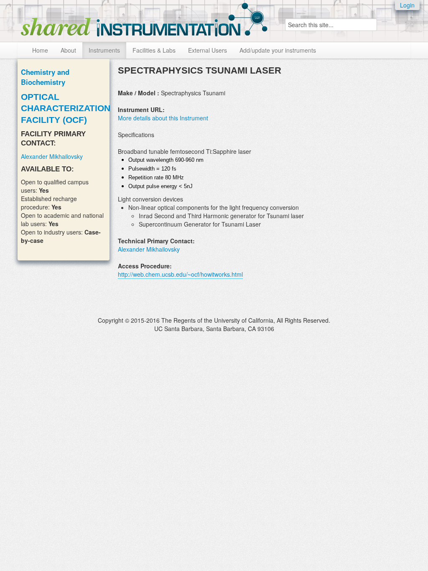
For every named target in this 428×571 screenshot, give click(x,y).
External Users (207, 50)
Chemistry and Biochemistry (45, 77)
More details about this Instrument (163, 118)
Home (40, 50)
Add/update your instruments (277, 50)
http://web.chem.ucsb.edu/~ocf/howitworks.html (180, 274)
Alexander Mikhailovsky (52, 156)
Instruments (104, 50)
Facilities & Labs (154, 50)
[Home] (144, 18)
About (68, 50)
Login (407, 5)
